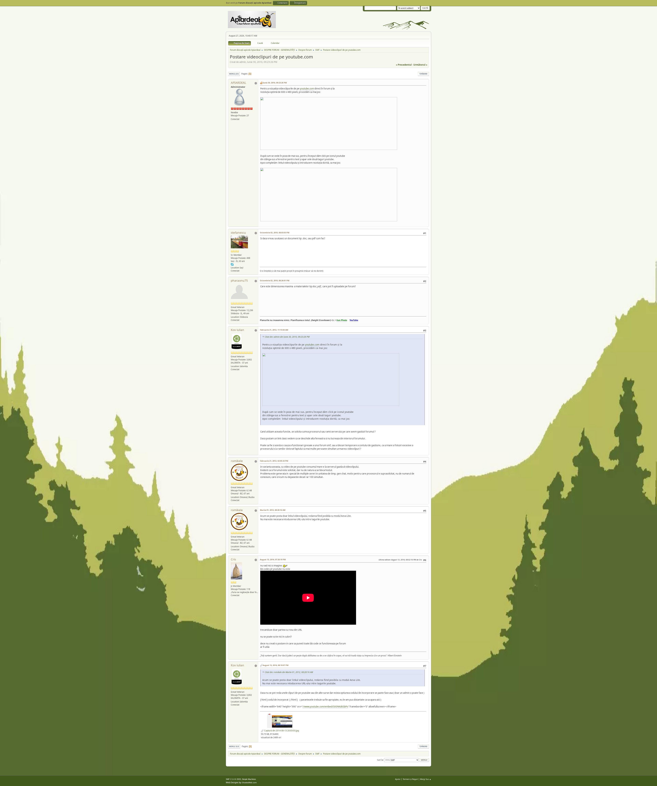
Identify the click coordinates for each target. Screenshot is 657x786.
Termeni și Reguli (410, 779)
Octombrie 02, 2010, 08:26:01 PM (274, 280)
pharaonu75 (239, 280)
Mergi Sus (234, 746)
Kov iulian (237, 330)
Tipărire (423, 73)
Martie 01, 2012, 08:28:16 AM (272, 510)
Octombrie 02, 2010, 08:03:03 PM (274, 232)
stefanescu (238, 232)
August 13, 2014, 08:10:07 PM (275, 665)
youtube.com (307, 88)
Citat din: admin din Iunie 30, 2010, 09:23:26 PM (287, 336)
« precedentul (404, 64)
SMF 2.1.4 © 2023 (233, 779)
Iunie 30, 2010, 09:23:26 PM (275, 82)
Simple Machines (249, 779)
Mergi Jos (234, 73)
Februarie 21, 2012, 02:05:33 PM (274, 461)
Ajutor (398, 779)
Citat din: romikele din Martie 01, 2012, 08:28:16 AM (289, 672)
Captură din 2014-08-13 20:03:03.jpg (281, 730)
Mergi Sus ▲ (425, 779)
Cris (233, 559)
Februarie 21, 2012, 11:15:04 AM (274, 330)
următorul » (420, 64)
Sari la (380, 759)
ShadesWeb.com (249, 782)
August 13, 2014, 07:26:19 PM (273, 559)
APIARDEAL (238, 83)
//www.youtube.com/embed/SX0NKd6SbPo (325, 706)
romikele (237, 461)
